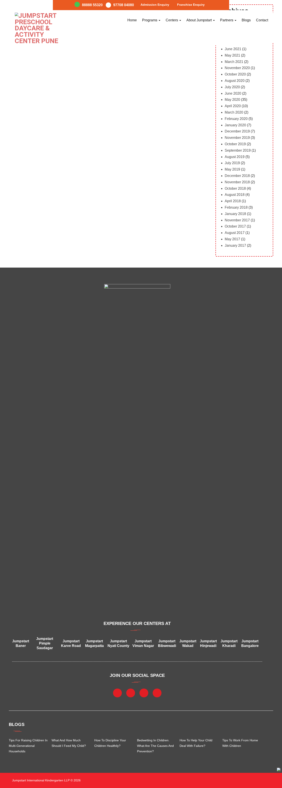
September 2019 (238, 150)
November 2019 (237, 138)
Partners (227, 20)
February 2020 (236, 119)
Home (132, 20)
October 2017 (235, 226)
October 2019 (235, 144)
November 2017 (237, 220)
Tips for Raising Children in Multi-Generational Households (28, 745)
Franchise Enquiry (191, 4)
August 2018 (235, 195)
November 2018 (237, 182)
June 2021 (233, 49)
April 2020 (233, 106)
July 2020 (232, 87)
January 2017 (235, 245)
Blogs (246, 20)
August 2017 (235, 233)
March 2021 (234, 62)
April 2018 (233, 201)
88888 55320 (92, 5)
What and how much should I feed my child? (69, 743)
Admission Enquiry (155, 4)
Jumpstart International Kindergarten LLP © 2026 (46, 780)
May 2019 (232, 169)
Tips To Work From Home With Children (240, 743)
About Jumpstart (199, 20)
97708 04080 (123, 5)
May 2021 (232, 55)
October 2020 (235, 74)
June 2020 (233, 93)
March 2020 (234, 112)
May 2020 (232, 99)
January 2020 (235, 125)
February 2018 (236, 207)
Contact (262, 20)
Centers (172, 20)
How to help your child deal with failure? (196, 743)
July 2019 (232, 163)
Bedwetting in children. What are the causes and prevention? (155, 745)
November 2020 (237, 68)
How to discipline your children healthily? (110, 743)
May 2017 (232, 239)
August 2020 (235, 81)
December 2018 (237, 176)
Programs (150, 20)
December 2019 (237, 131)
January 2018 (235, 214)
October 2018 (235, 188)
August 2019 (235, 157)
